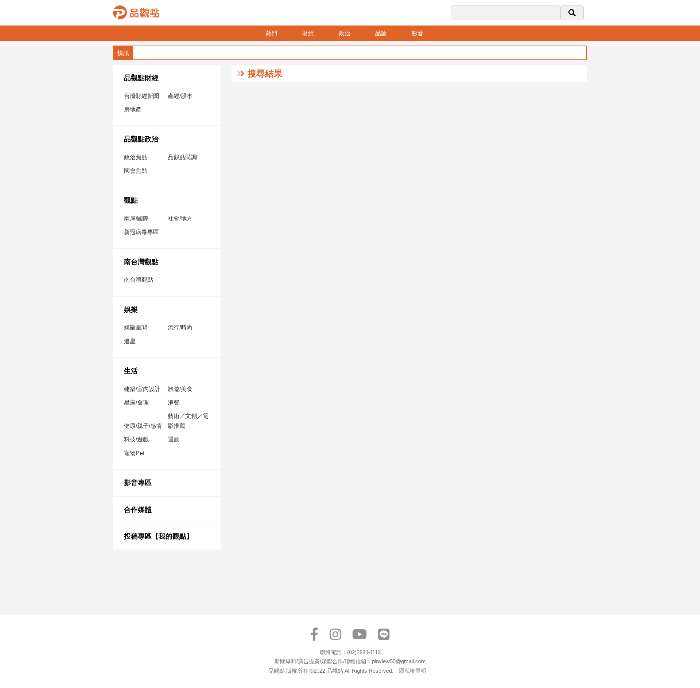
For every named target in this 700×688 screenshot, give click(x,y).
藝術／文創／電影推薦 (188, 421)
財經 (308, 33)
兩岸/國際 (136, 218)
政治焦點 (135, 157)
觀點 (131, 200)
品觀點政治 (141, 139)
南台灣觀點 (141, 262)
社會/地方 (180, 218)
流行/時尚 (180, 327)
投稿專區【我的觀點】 (158, 536)
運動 (173, 439)
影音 (417, 33)
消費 (173, 402)
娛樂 (131, 309)
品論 (381, 33)
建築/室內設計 (142, 389)
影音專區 (138, 482)
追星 (130, 341)
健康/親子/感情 (143, 426)
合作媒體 (138, 509)
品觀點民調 (182, 157)
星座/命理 (136, 402)
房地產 (132, 109)
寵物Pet (134, 453)
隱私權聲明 (412, 671)
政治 (344, 33)
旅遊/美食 (180, 389)
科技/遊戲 (136, 439)
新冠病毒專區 (141, 232)
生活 (131, 371)
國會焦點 (135, 171)
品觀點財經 (141, 78)
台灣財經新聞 (141, 96)
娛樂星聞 (135, 327)
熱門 (271, 33)
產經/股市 (180, 96)
